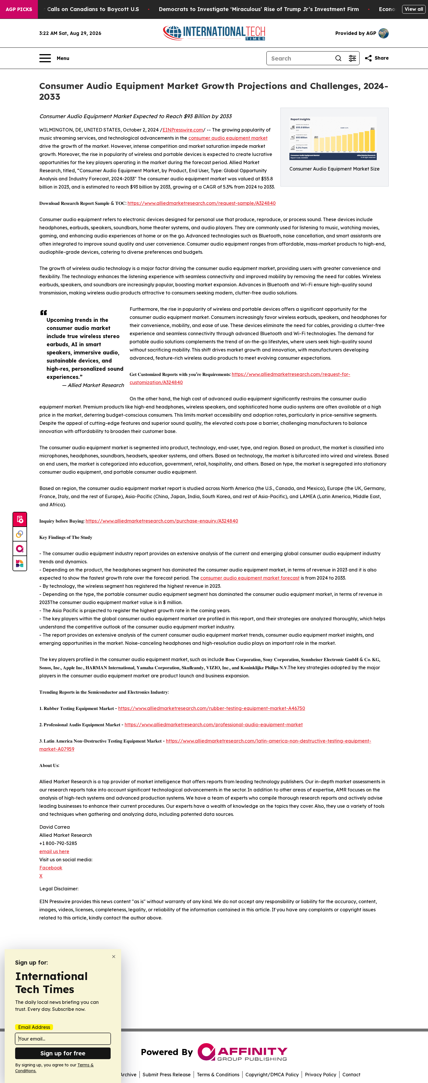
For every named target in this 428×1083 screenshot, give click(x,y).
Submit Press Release (167, 1074)
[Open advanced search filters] (352, 58)
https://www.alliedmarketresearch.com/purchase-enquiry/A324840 (162, 521)
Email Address (34, 1027)
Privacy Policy (320, 1074)
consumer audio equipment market (228, 138)
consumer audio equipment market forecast (250, 578)
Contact (351, 1074)
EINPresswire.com (182, 130)
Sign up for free (62, 1053)
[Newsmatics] (19, 563)
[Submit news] (19, 519)
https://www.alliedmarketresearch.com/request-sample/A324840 (202, 203)
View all (414, 9)
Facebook (50, 868)
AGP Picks (19, 9)
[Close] (113, 956)
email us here (54, 851)
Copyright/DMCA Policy (272, 1074)
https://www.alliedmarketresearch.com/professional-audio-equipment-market (214, 724)
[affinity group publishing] (19, 549)
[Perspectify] (19, 534)
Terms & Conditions (218, 1074)
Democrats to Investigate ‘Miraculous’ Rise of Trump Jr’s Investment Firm (259, 9)
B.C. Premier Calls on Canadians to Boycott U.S (76, 9)
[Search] (338, 58)
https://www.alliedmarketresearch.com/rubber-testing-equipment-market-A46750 (211, 708)
